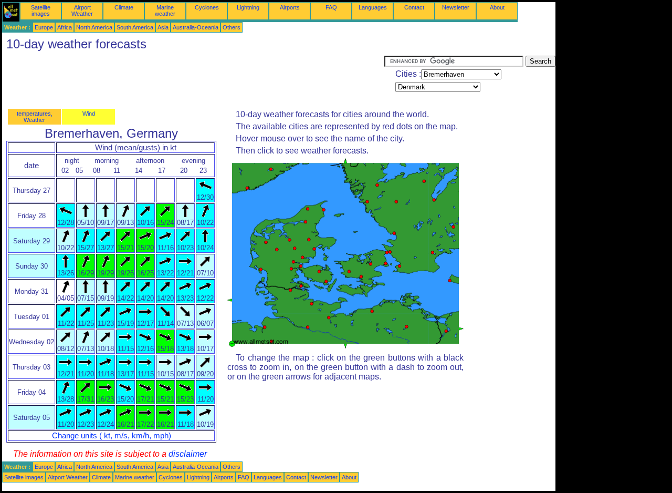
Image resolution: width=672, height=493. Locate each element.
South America (135, 27)
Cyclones (207, 7)
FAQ (331, 7)
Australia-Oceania (195, 27)
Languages (373, 7)
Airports (290, 7)
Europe (44, 27)
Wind (88, 113)
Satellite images (40, 10)
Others (231, 27)
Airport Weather (82, 10)
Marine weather (165, 10)
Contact (414, 7)
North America (94, 27)
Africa (64, 27)
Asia (163, 27)
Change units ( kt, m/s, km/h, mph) (111, 436)
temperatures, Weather (34, 116)
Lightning (248, 7)
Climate (123, 7)
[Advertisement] (193, 79)
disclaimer (188, 453)
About (497, 7)
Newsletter (455, 7)
